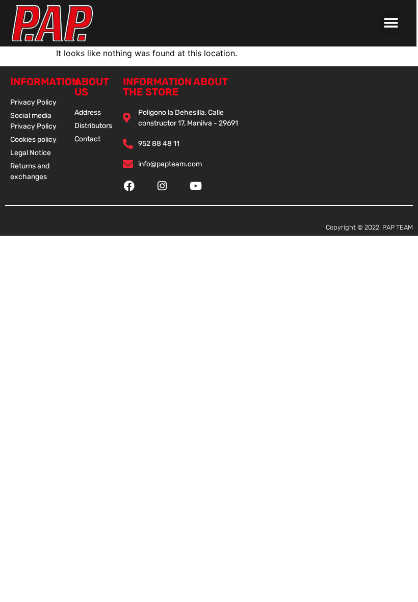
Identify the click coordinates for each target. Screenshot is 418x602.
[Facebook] (129, 186)
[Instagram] (162, 186)
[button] (390, 23)
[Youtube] (195, 186)
